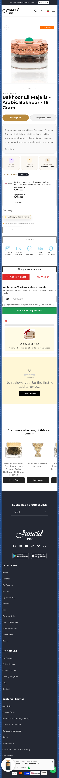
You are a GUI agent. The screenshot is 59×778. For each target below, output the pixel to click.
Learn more (18, 203)
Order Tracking (9, 670)
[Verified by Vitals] (29, 767)
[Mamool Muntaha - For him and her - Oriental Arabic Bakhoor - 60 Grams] (14, 450)
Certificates (7, 756)
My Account (7, 658)
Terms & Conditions (11, 724)
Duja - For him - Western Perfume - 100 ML (28, 763)
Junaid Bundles (9, 628)
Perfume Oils (8, 616)
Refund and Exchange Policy (16, 718)
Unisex (5, 591)
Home (5, 572)
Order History (8, 664)
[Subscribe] (45, 512)
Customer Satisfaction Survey (16, 749)
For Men (6, 579)
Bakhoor (6, 604)
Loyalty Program (10, 676)
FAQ (4, 683)
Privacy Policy (9, 712)
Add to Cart (14, 480)
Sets (4, 610)
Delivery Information (12, 731)
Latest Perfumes (10, 622)
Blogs (5, 641)
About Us (6, 706)
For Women (7, 585)
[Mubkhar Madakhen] (38, 450)
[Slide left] (23, 89)
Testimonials (8, 743)
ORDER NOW (43, 2)
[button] (35, 11)
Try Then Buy (8, 597)
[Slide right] (36, 89)
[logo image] (10, 11)
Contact (6, 689)
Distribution (7, 635)
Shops (5, 737)
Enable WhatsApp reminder (29, 310)
